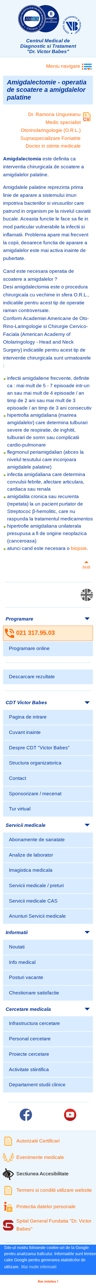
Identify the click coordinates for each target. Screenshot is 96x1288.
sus (86, 566)
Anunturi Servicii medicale (37, 916)
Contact (17, 778)
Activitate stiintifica (29, 1069)
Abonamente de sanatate (37, 839)
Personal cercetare (30, 1038)
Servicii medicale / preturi (36, 885)
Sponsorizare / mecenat (35, 793)
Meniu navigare (63, 66)
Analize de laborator (31, 855)
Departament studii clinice (37, 1084)
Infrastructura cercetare (34, 1023)
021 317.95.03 (35, 632)
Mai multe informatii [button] (39, 1267)
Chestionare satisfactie (34, 992)
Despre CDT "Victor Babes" (39, 747)
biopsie (79, 548)
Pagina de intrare (28, 717)
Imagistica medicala (30, 870)
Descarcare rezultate (32, 676)
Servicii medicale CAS (33, 901)
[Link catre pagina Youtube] (70, 1115)
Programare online (29, 648)
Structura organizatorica (35, 763)
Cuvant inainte (25, 732)
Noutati (17, 947)
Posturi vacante (26, 977)
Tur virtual (19, 808)
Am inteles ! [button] (48, 1281)
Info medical (22, 962)
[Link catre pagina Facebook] (26, 1115)
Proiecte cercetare (29, 1054)
